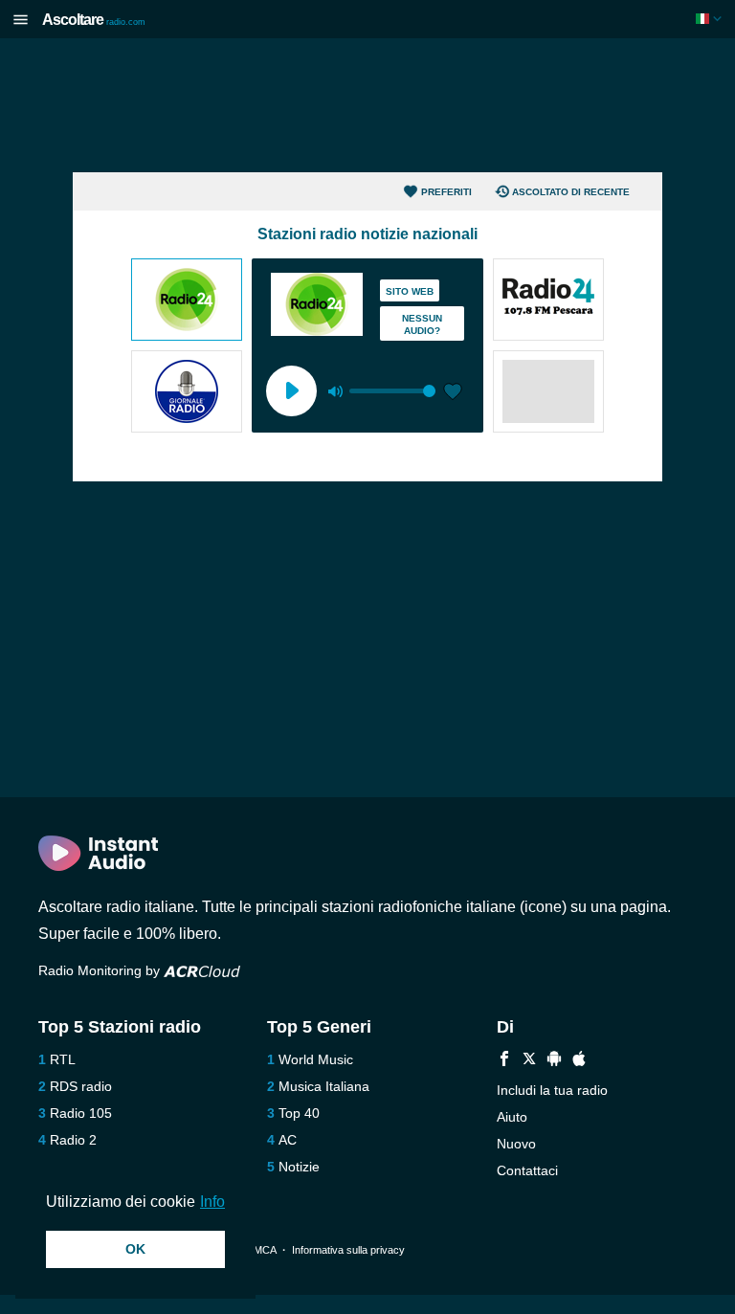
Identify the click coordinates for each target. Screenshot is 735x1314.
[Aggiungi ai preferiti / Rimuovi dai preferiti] (452, 393)
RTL (63, 1059)
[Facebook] (504, 1061)
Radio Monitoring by (101, 970)
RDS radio (81, 1086)
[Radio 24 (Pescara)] (548, 301)
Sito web (410, 291)
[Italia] (710, 19)
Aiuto (512, 1117)
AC (287, 1139)
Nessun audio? (422, 324)
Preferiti (446, 192)
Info (212, 1201)
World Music (315, 1059)
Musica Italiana (323, 1086)
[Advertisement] (367, 105)
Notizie (299, 1166)
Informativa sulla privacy (348, 1250)
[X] (529, 1061)
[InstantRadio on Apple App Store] (579, 1061)
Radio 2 (73, 1139)
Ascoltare (93, 19)
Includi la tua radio (552, 1090)
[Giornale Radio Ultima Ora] (187, 393)
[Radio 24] (187, 301)
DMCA (261, 1250)
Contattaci (527, 1170)
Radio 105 (81, 1113)
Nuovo (516, 1143)
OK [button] (135, 1249)
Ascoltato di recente (571, 192)
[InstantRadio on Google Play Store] (554, 1061)
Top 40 (299, 1113)
